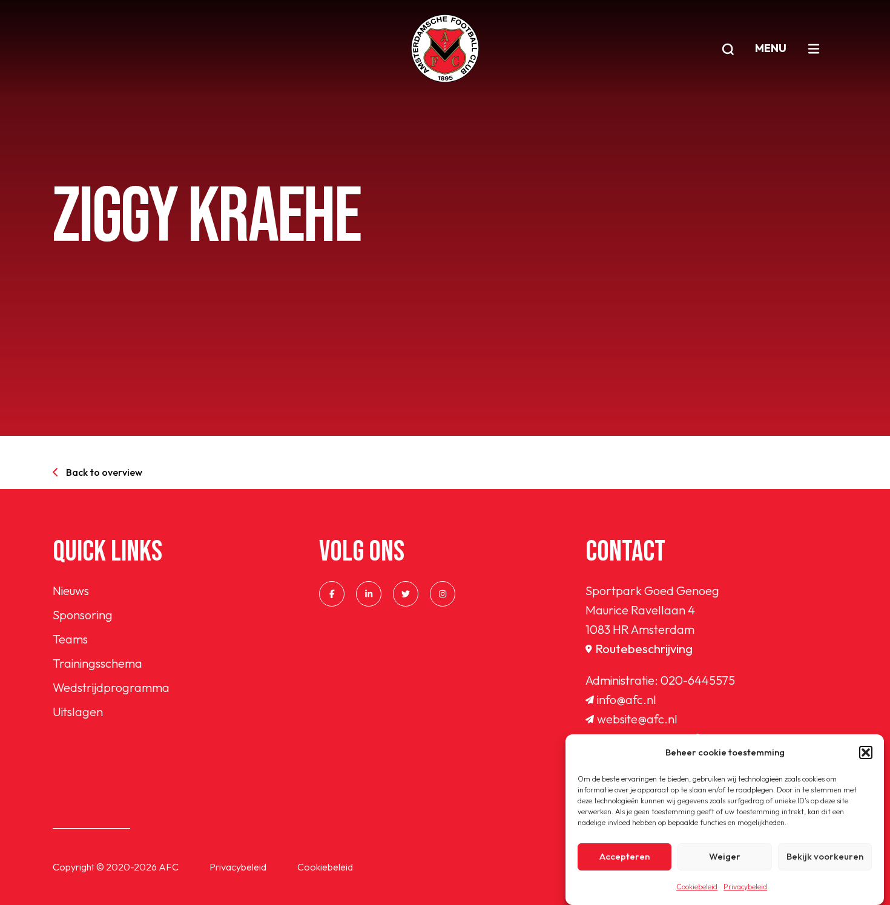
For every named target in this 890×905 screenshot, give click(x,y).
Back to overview (104, 472)
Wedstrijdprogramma (111, 687)
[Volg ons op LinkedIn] (368, 594)
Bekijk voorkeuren (824, 857)
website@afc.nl (637, 718)
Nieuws (71, 590)
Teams (70, 639)
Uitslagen (78, 711)
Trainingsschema (97, 663)
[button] (866, 752)
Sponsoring (83, 614)
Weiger (724, 857)
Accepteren (624, 857)
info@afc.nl (626, 699)
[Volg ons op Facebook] (331, 594)
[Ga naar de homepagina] (445, 48)
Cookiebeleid (696, 886)
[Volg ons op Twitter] (405, 594)
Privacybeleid (745, 886)
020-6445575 (698, 680)
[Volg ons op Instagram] (442, 594)
